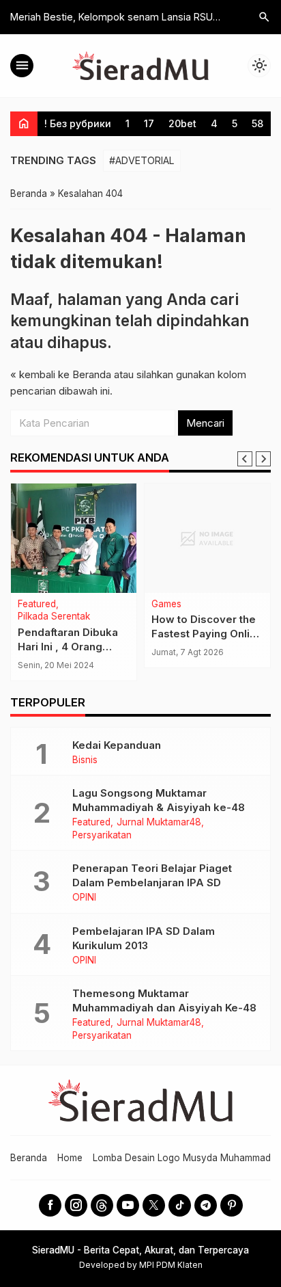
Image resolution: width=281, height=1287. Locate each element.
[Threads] (102, 1205)
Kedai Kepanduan (116, 745)
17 (149, 123)
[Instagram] (76, 1205)
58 (257, 123)
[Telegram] (205, 1205)
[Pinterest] (231, 1205)
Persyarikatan (102, 835)
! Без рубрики (77, 123)
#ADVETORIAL (142, 160)
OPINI (84, 898)
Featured (37, 604)
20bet (182, 123)
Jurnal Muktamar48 (159, 822)
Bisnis (85, 760)
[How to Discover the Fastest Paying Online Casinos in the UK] (207, 538)
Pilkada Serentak (54, 617)
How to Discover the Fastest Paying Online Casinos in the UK (207, 633)
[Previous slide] (244, 458)
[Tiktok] (179, 1205)
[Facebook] (50, 1205)
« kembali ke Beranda (60, 374)
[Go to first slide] (263, 458)
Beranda (28, 1157)
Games (166, 604)
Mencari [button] (205, 422)
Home (70, 1157)
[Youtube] (128, 1205)
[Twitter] (154, 1205)
